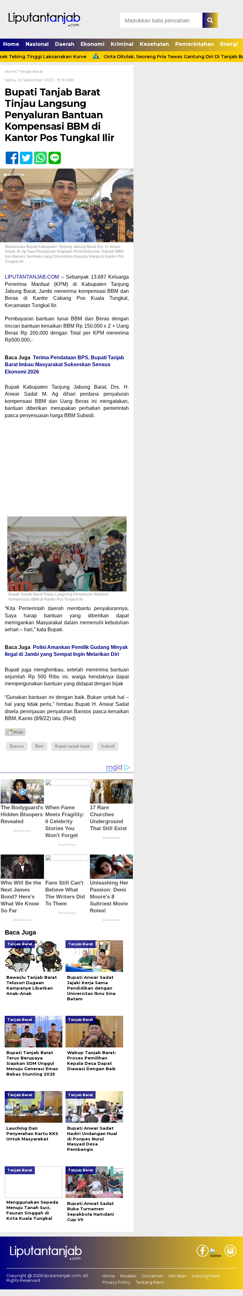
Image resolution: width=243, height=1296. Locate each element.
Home (11, 44)
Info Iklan (177, 1276)
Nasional (37, 44)
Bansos (17, 746)
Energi (229, 44)
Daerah (64, 44)
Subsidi (108, 746)
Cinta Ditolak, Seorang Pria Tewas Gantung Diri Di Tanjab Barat (160, 56)
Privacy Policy (116, 1282)
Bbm (39, 746)
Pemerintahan (194, 44)
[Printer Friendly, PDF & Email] (15, 732)
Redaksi (128, 1276)
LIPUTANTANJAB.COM (32, 277)
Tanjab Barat (31, 71)
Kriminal (122, 44)
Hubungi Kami (206, 1276)
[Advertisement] (67, 469)
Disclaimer (152, 1276)
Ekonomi (92, 44)
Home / (12, 71)
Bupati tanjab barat (72, 746)
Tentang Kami (150, 1282)
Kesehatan (154, 44)
